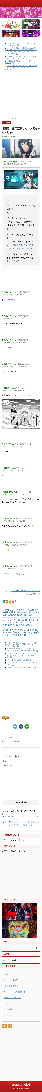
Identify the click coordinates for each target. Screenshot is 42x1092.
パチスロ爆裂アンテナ (14, 980)
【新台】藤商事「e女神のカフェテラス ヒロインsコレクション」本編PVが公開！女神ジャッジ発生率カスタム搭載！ (21, 644)
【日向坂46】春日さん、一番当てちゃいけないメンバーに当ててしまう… (21, 57)
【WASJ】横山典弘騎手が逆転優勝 (18, 660)
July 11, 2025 (13, 261)
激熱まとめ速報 (21, 1084)
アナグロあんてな (12, 997)
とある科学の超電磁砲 (11, 741)
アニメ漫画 (8, 738)
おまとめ (8, 1015)
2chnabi (8, 1009)
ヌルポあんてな (11, 986)
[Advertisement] (21, 94)
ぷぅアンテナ (10, 1003)
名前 (4, 761)
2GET (7, 974)
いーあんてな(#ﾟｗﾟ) (14, 992)
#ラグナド (29, 245)
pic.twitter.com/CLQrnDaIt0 (20, 248)
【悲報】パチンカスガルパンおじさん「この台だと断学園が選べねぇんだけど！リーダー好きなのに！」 (21, 655)
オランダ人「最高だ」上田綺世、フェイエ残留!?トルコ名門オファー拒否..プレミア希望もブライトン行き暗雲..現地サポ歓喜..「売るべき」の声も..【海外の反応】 (21, 50)
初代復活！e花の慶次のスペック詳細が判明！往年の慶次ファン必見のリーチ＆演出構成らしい (21, 649)
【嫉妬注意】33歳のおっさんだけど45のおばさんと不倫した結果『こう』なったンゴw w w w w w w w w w (21, 67)
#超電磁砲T (18, 245)
